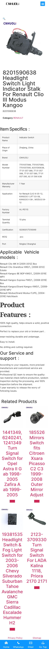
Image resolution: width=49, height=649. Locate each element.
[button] (42, 3)
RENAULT (18, 117)
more (12, 501)
